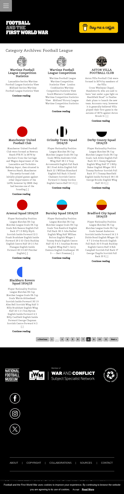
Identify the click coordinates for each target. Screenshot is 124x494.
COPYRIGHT (33, 462)
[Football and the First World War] (62, 27)
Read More (88, 489)
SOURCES (86, 462)
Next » (114, 339)
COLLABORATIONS (60, 462)
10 (99, 339)
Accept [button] (76, 489)
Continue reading (21, 95)
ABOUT (14, 462)
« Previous (42, 339)
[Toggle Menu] (6, 6)
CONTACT (107, 462)
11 (106, 339)
